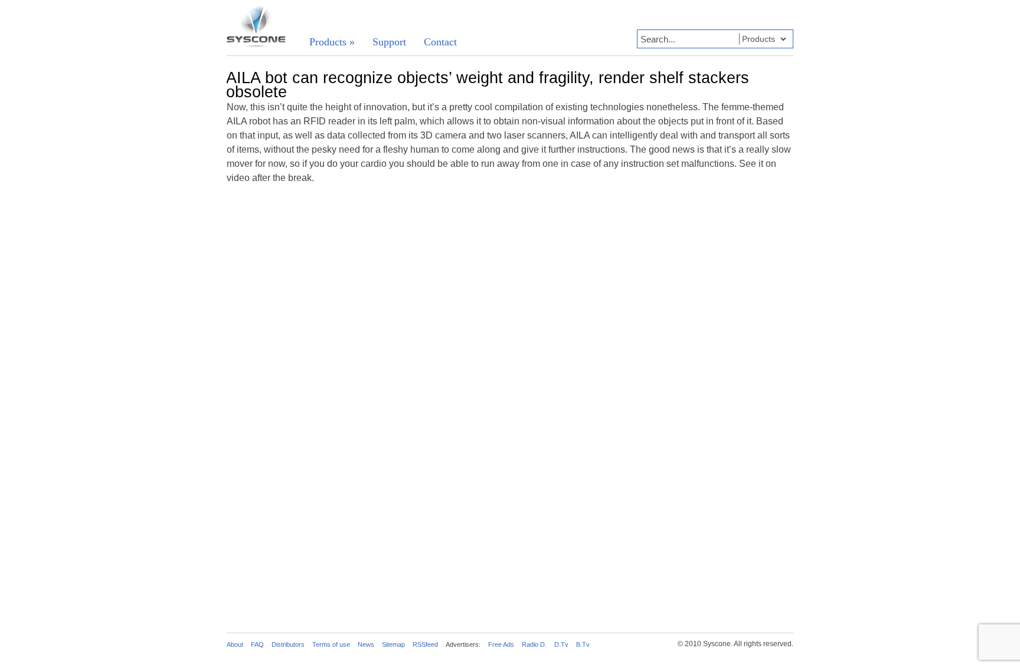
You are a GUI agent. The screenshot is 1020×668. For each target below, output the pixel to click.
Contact (440, 42)
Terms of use (331, 644)
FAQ (257, 644)
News (366, 644)
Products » (332, 42)
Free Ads (501, 644)
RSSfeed (425, 644)
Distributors (288, 644)
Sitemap (393, 644)
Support (389, 42)
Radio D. (534, 644)
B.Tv (583, 644)
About (235, 644)
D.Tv (561, 644)
